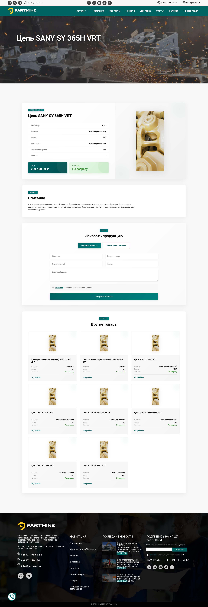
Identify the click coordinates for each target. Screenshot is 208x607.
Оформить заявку (89, 245)
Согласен (59, 287)
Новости (130, 11)
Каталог (81, 11)
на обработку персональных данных (74, 287)
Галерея (173, 11)
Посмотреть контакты (116, 245)
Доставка (145, 11)
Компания (99, 11)
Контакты (115, 11)
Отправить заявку (104, 296)
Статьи (160, 11)
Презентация (191, 11)
